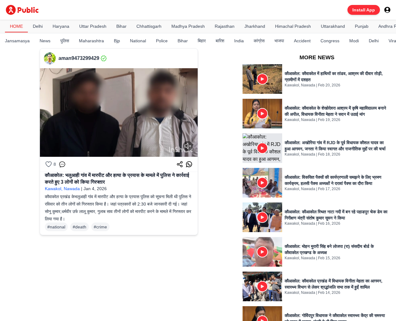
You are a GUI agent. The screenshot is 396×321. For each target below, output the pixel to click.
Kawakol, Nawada (62, 188)
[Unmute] (188, 146)
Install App (363, 9)
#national (56, 226)
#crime (100, 226)
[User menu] (387, 10)
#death (79, 226)
